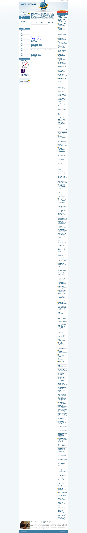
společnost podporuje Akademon (62, 6)
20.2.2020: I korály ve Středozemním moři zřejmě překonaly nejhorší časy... (62, 374)
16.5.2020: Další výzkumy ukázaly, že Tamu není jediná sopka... (62, 71)
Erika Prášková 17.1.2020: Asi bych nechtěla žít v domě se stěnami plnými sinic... (62, 478)
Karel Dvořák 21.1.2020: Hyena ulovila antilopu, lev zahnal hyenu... (62, 471)
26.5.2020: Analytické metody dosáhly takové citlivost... (62, 35)
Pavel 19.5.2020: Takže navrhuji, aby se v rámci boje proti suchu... (62, 59)
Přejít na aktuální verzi (60, 10)
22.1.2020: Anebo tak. (61, 468)
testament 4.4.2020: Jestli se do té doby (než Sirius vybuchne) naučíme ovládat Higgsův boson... (62, 195)
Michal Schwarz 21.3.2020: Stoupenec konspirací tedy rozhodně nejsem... (62, 254)
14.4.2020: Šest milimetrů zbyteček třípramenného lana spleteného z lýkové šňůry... (62, 170)
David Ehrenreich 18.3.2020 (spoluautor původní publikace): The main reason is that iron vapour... (62, 270)
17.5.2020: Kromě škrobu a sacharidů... (62, 67)
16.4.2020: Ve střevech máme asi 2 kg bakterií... (62, 162)
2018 (22, 43)
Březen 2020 (23, 21)
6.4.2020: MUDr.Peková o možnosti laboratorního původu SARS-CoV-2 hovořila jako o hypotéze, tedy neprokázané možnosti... (62, 186)
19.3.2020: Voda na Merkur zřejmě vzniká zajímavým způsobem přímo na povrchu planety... (62, 265)
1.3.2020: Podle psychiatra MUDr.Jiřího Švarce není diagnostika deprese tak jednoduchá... (62, 339)
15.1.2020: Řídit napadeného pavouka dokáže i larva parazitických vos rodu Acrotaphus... (62, 483)
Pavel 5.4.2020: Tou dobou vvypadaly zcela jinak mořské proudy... (62, 191)
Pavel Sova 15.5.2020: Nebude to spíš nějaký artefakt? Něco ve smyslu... (62, 75)
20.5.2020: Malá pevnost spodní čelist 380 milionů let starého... (62, 55)
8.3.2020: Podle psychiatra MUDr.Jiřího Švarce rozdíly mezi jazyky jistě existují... (62, 312)
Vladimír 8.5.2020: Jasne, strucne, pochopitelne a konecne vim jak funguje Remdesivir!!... (62, 100)
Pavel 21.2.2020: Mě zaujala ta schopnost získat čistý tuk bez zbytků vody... (62, 370)
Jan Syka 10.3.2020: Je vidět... (62, 303)
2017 (22, 45)
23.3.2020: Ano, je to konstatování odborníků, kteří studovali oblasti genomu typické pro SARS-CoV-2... (62, 244)
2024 (22, 33)
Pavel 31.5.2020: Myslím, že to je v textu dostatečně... (62, 16)
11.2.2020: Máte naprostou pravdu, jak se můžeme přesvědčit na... (62, 410)
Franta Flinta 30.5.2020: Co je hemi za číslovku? (62, 20)
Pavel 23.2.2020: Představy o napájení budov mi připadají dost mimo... (62, 366)
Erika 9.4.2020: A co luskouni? (62, 177)
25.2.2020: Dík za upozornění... (62, 359)
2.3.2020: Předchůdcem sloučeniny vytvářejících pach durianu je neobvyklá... (62, 335)
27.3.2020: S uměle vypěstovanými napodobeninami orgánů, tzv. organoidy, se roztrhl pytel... (62, 226)
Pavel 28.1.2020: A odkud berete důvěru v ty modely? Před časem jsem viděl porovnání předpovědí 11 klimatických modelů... (62, 450)
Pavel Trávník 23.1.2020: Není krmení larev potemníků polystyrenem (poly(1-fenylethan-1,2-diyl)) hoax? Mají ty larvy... (62, 463)
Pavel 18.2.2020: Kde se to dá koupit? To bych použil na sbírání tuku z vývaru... (62, 384)
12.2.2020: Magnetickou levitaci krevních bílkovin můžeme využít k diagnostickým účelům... (62, 406)
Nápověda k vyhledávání (23, 14)
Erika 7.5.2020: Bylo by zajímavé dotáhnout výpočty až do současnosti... (62, 104)
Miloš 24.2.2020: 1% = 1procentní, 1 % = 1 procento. (62, 362)
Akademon (22, 1)
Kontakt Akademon (62, 531)
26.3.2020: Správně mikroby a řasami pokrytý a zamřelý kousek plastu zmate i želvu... (62, 230)
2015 (22, 48)
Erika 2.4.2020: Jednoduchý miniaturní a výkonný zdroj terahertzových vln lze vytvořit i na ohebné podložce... (62, 206)
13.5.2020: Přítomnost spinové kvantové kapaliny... (62, 84)
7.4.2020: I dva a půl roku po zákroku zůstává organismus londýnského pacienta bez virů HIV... (62, 181)
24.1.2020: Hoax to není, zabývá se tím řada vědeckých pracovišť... (62, 459)
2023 (22, 35)
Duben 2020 (23, 19)
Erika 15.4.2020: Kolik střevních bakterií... (62, 166)
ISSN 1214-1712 (23, 60)
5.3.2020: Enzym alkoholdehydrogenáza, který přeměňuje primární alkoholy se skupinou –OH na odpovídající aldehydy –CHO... (62, 320)
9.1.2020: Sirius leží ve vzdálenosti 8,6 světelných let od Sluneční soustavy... (62, 499)
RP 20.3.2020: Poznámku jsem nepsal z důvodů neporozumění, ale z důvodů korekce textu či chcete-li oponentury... (62, 259)
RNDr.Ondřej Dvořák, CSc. (47, 522)
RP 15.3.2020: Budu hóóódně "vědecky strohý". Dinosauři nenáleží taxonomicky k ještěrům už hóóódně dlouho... (62, 282)
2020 (22, 40)
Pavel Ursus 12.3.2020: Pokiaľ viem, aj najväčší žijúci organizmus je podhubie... (62, 296)
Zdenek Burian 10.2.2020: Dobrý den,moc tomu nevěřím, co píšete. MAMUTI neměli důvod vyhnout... (62, 415)
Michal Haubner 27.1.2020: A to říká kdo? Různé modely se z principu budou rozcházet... (62, 455)
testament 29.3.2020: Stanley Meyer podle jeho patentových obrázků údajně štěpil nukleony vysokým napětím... (62, 218)
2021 (22, 38)
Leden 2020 (23, 24)
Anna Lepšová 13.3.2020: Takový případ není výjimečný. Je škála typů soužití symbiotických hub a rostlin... (62, 292)
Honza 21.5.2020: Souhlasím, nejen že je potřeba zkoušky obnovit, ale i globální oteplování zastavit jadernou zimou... (62, 51)
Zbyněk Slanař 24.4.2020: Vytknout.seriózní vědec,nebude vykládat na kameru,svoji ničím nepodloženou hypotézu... (62, 141)
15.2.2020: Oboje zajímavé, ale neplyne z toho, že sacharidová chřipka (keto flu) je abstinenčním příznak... (62, 399)
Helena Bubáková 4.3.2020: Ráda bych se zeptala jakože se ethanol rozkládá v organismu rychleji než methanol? (62, 326)
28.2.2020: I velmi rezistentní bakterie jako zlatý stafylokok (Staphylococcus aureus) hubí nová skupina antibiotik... (62, 347)
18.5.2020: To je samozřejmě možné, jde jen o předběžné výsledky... (62, 63)
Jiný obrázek (33, 40)
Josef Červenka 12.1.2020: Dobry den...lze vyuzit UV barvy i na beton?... (62, 489)
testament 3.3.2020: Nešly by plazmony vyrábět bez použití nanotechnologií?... (62, 331)
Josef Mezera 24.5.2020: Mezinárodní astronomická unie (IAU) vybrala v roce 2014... (62, 42)
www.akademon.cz (26, 81)
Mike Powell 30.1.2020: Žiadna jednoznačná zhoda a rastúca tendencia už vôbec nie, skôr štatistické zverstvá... (62, 440)
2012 (22, 53)
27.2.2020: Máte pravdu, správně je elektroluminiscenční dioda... (62, 351)
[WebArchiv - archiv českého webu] (25, 65)
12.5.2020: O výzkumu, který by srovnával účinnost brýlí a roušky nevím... (62, 88)
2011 (22, 55)
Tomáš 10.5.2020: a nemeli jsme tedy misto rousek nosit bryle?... (62, 95)
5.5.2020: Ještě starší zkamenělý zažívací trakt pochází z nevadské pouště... (62, 108)
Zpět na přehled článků (34, 46)
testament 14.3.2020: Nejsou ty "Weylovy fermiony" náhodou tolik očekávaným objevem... (62, 287)
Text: (32, 28)
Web (22, 81)
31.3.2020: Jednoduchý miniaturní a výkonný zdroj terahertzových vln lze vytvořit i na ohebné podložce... (62, 210)
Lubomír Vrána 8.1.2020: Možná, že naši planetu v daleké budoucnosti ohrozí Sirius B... (62, 504)
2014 (22, 50)
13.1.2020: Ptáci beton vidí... (62, 486)
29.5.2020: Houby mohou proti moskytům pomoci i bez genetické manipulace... (62, 24)
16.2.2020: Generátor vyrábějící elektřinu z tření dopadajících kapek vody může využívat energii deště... (62, 394)
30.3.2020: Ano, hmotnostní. (62, 214)
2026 (22, 30)
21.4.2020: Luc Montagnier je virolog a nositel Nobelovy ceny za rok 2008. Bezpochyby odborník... (62, 155)
